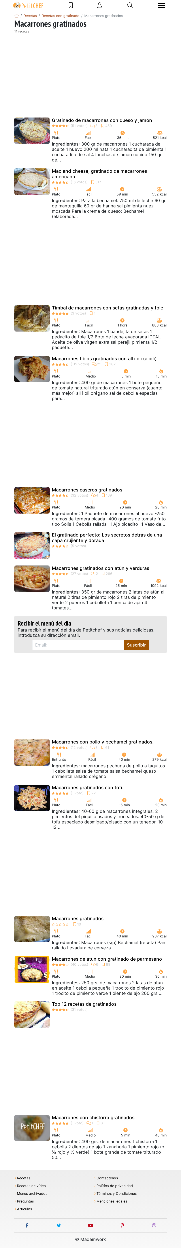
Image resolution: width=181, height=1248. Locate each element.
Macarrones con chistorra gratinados (93, 1117)
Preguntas (25, 1201)
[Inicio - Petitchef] (16, 15)
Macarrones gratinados (78, 918)
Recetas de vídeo (31, 1186)
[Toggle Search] (130, 5)
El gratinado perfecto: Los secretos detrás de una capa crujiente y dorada (107, 537)
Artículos (24, 1209)
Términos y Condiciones (116, 1193)
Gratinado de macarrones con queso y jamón (102, 120)
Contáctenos (107, 1178)
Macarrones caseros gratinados (87, 490)
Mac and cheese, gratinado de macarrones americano (99, 173)
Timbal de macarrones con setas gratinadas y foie (107, 308)
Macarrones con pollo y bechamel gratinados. (103, 742)
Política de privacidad (114, 1186)
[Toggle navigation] (161, 5)
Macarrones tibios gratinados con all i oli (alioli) (104, 358)
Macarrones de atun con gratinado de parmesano (107, 959)
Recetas (23, 1178)
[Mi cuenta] (100, 5)
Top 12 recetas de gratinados (84, 1004)
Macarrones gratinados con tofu (88, 787)
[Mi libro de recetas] (70, 5)
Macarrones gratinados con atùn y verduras (100, 568)
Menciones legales (111, 1201)
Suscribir (136, 645)
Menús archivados (32, 1193)
